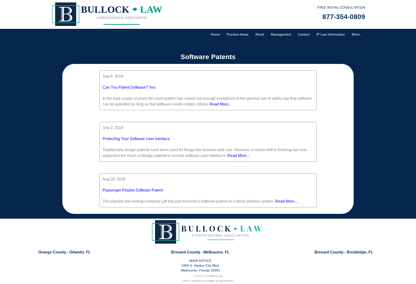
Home (215, 34)
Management (281, 34)
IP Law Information (330, 34)
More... (357, 34)
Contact (304, 34)
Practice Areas (237, 34)
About (259, 34)
